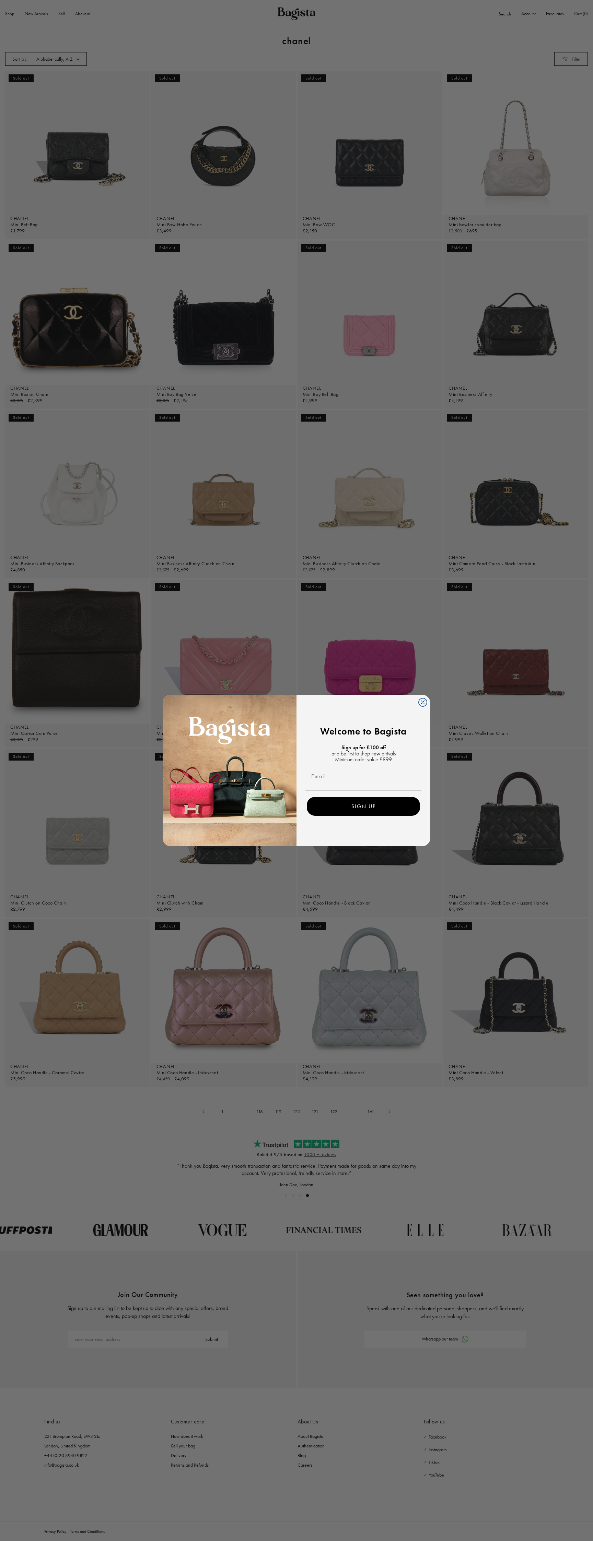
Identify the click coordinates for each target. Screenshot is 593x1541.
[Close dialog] (423, 702)
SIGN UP (363, 806)
